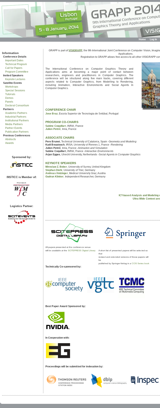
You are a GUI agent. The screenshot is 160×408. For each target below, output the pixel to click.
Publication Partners (17, 131)
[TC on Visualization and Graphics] (100, 292)
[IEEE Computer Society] (64, 290)
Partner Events (13, 128)
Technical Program (16, 64)
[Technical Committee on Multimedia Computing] (131, 297)
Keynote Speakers (60, 163)
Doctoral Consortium (17, 105)
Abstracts (10, 139)
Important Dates (14, 60)
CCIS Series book (140, 263)
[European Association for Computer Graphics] (57, 357)
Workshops (11, 86)
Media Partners (14, 124)
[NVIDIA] (57, 329)
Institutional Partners (17, 120)
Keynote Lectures (15, 79)
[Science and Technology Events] (21, 223)
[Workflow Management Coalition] (21, 195)
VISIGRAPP (75, 50)
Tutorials (10, 94)
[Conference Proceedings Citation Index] (66, 386)
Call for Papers (13, 68)
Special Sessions (15, 90)
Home (142, 39)
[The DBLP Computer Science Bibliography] (109, 386)
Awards (9, 143)
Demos (9, 98)
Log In (153, 39)
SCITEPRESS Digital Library (82, 250)
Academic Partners (16, 113)
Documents (6, 47)
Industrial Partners (15, 116)
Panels (9, 101)
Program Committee (16, 71)
